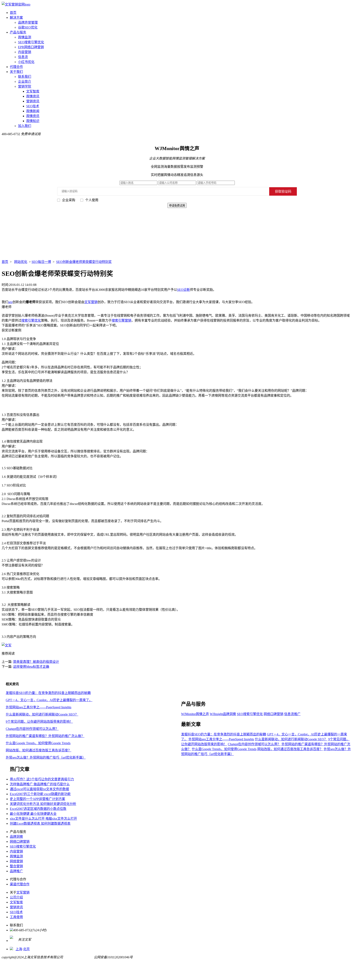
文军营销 (91, 302)
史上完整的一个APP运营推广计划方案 (37, 799)
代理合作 (16, 66)
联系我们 (24, 76)
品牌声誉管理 (28, 22)
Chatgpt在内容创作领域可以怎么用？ (32, 728)
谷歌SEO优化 (27, 27)
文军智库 (32, 91)
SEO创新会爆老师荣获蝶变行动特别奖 (84, 262)
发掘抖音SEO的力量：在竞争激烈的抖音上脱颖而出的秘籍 (48, 693)
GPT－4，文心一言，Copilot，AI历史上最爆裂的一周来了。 (49, 700)
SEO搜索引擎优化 (31, 42)
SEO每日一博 (41, 262)
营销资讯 (32, 101)
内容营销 (24, 52)
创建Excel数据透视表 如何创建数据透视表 (40, 823)
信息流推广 (292, 714)
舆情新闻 (32, 111)
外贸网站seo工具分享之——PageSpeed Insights (38, 707)
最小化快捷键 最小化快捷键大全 (33, 813)
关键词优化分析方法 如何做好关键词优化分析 (43, 804)
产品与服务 (18, 32)
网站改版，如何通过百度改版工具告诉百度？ (38, 750)
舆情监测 (24, 37)
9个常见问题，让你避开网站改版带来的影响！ (39, 721)
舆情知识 (32, 121)
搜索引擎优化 (31, 320)
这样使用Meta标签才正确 (31, 666)
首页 (13, 12)
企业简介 (24, 81)
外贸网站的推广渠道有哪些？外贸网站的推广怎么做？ (45, 736)
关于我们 (16, 71)
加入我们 (24, 126)
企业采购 (68, 200)
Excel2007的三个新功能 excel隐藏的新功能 (40, 794)
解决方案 (16, 17)
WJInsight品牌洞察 (223, 714)
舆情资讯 (32, 96)
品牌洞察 (16, 836)
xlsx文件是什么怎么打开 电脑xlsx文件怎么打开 (43, 818)
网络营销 (16, 861)
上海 (19, 949)
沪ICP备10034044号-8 (78, 957)
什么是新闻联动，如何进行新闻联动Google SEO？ (42, 714)
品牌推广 (16, 871)
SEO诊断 (183, 289)
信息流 (23, 57)
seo (10, 302)
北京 (26, 949)
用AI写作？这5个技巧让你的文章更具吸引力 (42, 779)
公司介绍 (16, 897)
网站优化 (20, 262)
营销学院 (24, 86)
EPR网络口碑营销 (31, 47)
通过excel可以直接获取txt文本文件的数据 (39, 789)
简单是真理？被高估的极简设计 (36, 661)
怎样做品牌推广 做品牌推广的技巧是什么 (40, 784)
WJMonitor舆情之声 (195, 714)
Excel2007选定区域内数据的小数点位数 (38, 808)
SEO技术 (32, 106)
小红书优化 (26, 62)
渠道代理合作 (20, 884)
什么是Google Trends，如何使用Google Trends (38, 743)
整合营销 (16, 866)
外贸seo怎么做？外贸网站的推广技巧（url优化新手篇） (46, 757)
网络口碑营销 (273, 714)
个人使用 (91, 200)
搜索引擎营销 (121, 320)
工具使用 (16, 917)
